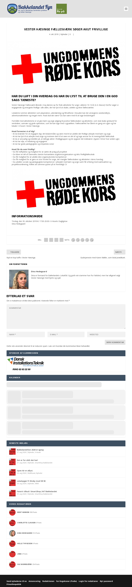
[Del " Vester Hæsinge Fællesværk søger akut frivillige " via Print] (61, 239)
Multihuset (31, 473)
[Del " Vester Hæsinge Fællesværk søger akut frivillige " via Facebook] (46, 239)
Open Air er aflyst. (25, 470)
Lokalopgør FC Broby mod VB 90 (31, 481)
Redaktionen (48, 581)
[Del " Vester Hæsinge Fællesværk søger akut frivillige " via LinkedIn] (51, 239)
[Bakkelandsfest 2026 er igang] (12, 451)
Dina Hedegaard (18, 224)
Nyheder (64, 34)
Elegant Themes (22, 578)
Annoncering (34, 581)
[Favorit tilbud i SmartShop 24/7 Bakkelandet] (12, 493)
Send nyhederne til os (17, 581)
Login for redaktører (88, 581)
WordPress (42, 578)
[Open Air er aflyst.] (12, 472)
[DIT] (26, 370)
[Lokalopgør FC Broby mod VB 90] (12, 483)
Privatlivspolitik (14, 584)
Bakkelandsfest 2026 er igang (30, 450)
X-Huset (38, 452)
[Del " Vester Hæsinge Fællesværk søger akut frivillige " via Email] (56, 239)
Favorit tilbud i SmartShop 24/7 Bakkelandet (37, 491)
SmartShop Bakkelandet (43, 463)
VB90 (37, 483)
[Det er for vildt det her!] (12, 462)
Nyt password (106, 581)
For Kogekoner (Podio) (66, 581)
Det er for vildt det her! (27, 460)
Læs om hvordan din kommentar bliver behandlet (69, 346)
